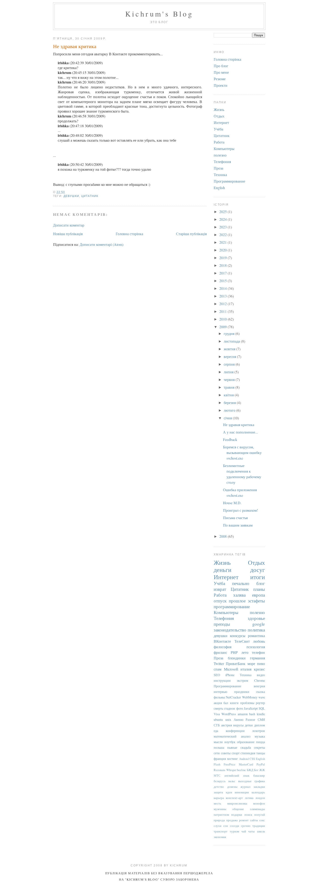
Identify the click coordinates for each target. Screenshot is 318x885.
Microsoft (231, 669)
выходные (245, 781)
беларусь (220, 781)
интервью (220, 691)
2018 (223, 265)
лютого (230, 410)
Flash (217, 764)
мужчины (220, 809)
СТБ (217, 725)
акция (218, 703)
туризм (234, 831)
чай (243, 831)
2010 (223, 319)
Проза (218, 168)
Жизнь (219, 109)
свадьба (245, 747)
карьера (219, 798)
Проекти (220, 85)
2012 (223, 303)
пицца (260, 742)
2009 (223, 326)
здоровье (256, 618)
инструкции (222, 680)
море (251, 663)
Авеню (238, 719)
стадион (229, 708)
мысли (218, 742)
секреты (259, 747)
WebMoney (249, 697)
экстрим (242, 680)
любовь (259, 641)
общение (238, 809)
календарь (258, 792)
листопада (232, 341)
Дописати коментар (68, 225)
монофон (259, 803)
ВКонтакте (222, 641)
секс (262, 820)
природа (219, 820)
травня (229, 387)
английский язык (236, 775)
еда (216, 730)
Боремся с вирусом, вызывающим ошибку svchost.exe (242, 452)
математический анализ (232, 736)
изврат (220, 589)
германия (257, 657)
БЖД (250, 770)
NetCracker (233, 697)
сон (225, 826)
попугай (259, 814)
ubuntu (218, 719)
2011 (223, 311)
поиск (248, 814)
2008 (223, 536)
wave (261, 697)
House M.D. (232, 502)
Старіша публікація (191, 233)
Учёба (218, 129)
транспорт (220, 831)
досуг (257, 570)
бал (225, 703)
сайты (254, 820)
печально (240, 583)
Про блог (221, 65)
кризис (259, 669)
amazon (243, 714)
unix (228, 719)
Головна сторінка (129, 233)
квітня (229, 394)
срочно (245, 826)
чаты (251, 831)
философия (222, 646)
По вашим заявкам (238, 525)
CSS (252, 759)
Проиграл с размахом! (240, 510)
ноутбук (229, 742)
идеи (229, 792)
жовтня (230, 348)
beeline (241, 770)
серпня (230, 364)
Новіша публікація (68, 233)
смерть (218, 708)
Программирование (229, 181)
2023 (223, 226)
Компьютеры (224, 148)
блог (260, 583)
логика (249, 798)
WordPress (228, 714)
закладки (259, 787)
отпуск (220, 601)
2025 (223, 211)
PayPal (261, 764)
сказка (260, 691)
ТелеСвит (242, 641)
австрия (226, 725)
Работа (219, 142)
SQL (262, 708)
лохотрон (258, 730)
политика (256, 630)
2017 (223, 273)
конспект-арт (234, 798)
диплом (259, 725)
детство (219, 787)
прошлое (237, 601)
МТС (217, 775)
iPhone (229, 675)
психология (256, 646)
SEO (217, 675)
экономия (220, 837)
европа (258, 595)
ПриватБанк (235, 663)
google (258, 624)
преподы (222, 624)
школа (261, 831)
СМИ (261, 719)
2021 (223, 242)
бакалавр (259, 775)
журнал (245, 787)
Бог (256, 770)
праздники (241, 691)
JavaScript (251, 708)
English (219, 187)
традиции (258, 826)
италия (245, 669)
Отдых (219, 116)
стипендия (247, 753)
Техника (220, 174)
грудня (229, 333)
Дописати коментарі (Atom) (101, 244)
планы (259, 589)
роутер (260, 703)
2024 (223, 219)
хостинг (232, 758)
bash (252, 714)
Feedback (230, 439)
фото (239, 708)
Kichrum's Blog (159, 14)
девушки (71, 196)
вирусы (238, 725)
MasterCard (246, 764)
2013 (223, 296)
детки (249, 725)
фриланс (220, 652)
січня (228, 417)
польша (219, 747)
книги (234, 703)
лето (244, 652)
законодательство (230, 630)
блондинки (237, 657)
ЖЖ (262, 770)
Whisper (231, 770)
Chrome (259, 680)
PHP (234, 652)
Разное (250, 719)
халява (239, 595)
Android (244, 759)
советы (225, 753)
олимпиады (257, 809)
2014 (223, 288)
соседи (234, 826)
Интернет (221, 122)
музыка (260, 736)
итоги (257, 577)
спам (217, 669)
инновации (242, 792)
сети (217, 753)
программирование (232, 606)
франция (220, 758)
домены (232, 787)
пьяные (232, 747)
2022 (223, 234)
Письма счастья (235, 517)
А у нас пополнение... (240, 432)
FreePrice (229, 764)
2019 (223, 257)
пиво (261, 663)
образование (245, 742)
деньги (222, 570)
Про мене (221, 72)
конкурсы (237, 635)
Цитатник (89, 196)
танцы (260, 753)
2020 (223, 249)
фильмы (219, 697)
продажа (232, 820)
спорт (236, 753)
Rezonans (219, 770)
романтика (256, 635)
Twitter (219, 663)
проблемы (247, 703)
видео (261, 675)
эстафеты (256, 601)
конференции (235, 730)
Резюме (220, 78)
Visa (217, 714)
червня (230, 379)
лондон (260, 798)
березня (230, 402)
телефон (258, 652)
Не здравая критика (74, 46)
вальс (231, 781)
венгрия (259, 686)
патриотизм (221, 814)
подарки (236, 814)
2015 (223, 280)
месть (217, 803)
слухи (217, 826)
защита (218, 792)
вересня (230, 356)
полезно (220, 155)
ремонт (244, 820)
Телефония (222, 161)
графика (259, 781)
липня (229, 371)
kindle (261, 714)
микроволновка (237, 803)
